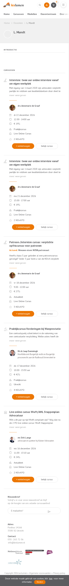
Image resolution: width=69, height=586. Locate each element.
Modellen (32, 14)
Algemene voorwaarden (40, 573)
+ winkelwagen (23, 146)
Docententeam (48, 14)
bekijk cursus (47, 146)
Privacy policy (59, 573)
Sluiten (40, 582)
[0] (53, 5)
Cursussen (18, 14)
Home (7, 14)
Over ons (64, 14)
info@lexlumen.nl (16, 542)
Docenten (18, 23)
